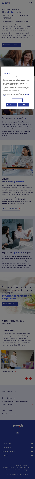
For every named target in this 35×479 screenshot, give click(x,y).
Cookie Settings (17, 100)
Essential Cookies (11, 104)
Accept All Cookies (23, 104)
